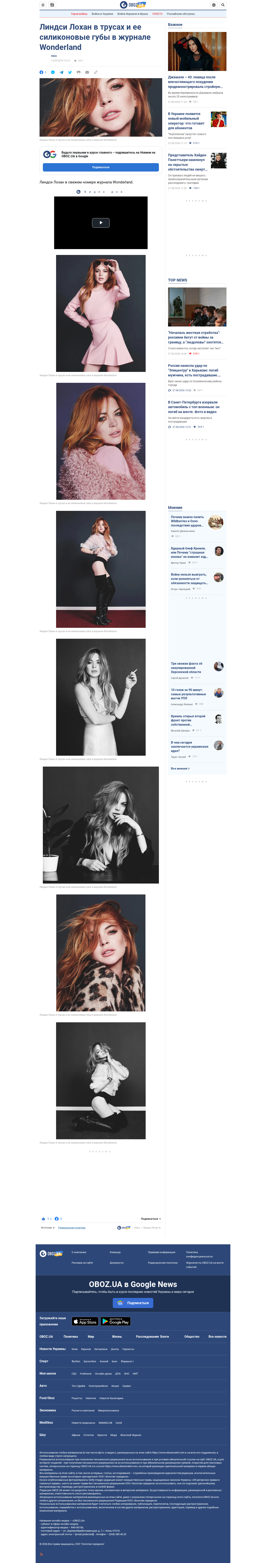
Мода (113, 1435)
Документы (117, 1262)
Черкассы (128, 1349)
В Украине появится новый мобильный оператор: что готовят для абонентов (186, 121)
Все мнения (179, 768)
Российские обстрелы (181, 13)
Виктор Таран (178, 563)
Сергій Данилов (179, 678)
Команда (115, 1252)
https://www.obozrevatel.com (168, 1452)
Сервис (126, 1385)
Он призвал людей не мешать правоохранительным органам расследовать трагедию (188, 179)
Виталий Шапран (180, 730)
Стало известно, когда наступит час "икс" (194, 348)
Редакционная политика (71, 1227)
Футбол (76, 1361)
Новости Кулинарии (111, 1398)
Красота (102, 1435)
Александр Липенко (182, 704)
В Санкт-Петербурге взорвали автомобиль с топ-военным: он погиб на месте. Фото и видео (193, 407)
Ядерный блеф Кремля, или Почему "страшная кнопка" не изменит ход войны (188, 553)
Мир (91, 1336)
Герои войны (79, 13)
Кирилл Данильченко (183, 531)
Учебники (86, 1373)
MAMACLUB (105, 1422)
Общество (191, 1336)
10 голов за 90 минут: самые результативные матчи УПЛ (188, 694)
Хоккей (104, 1361)
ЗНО (126, 1373)
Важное (175, 24)
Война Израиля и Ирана (132, 13)
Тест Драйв (78, 1385)
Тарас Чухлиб (178, 757)
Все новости (217, 1336)
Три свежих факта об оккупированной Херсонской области (186, 668)
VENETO (157, 13)
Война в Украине (102, 13)
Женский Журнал (130, 1435)
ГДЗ (74, 1373)
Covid (119, 1422)
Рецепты (77, 1398)
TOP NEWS (177, 280)
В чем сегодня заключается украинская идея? (189, 747)
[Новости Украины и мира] (123, 1228)
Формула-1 (127, 1361)
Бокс (114, 1361)
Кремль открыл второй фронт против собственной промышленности (188, 720)
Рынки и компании (83, 1410)
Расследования (147, 1336)
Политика (71, 1336)
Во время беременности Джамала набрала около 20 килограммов (195, 94)
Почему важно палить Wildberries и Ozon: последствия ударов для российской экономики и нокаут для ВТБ (187, 521)
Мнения (175, 507)
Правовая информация (161, 1252)
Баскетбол (90, 1361)
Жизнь (117, 1336)
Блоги (164, 1336)
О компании (79, 1252)
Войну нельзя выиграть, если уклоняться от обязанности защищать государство (189, 579)
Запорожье (100, 1349)
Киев (75, 1349)
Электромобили (98, 1385)
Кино (54, 56)
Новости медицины (83, 1422)
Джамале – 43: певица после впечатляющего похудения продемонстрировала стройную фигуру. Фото (194, 82)
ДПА (118, 1373)
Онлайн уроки (103, 1373)
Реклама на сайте (82, 1262)
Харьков (86, 1349)
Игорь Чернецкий (180, 589)
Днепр (115, 1349)
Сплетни (89, 1435)
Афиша (76, 1435)
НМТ (135, 1373)
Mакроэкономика (108, 1410)
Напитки (91, 1398)
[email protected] (84, 1534)
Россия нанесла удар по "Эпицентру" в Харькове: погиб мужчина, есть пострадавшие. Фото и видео (193, 371)
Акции (115, 1385)
